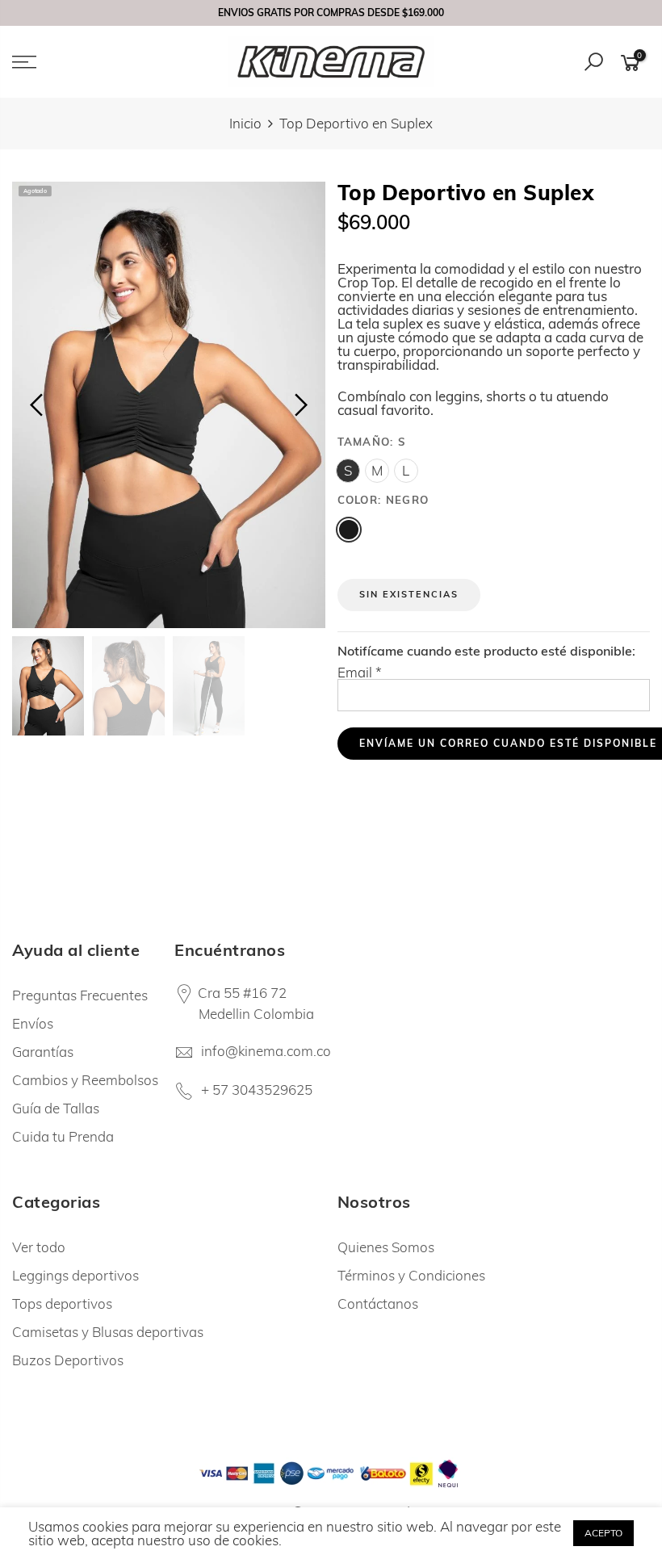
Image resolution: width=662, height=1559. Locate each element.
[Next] (299, 405)
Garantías (42, 1051)
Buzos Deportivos (68, 1360)
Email (359, 672)
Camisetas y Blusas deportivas (107, 1331)
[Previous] (38, 405)
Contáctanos (377, 1303)
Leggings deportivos (75, 1275)
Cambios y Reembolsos (85, 1079)
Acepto (603, 1533)
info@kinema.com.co (266, 1050)
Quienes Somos (385, 1246)
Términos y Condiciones (411, 1275)
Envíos (32, 1023)
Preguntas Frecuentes (80, 995)
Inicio (245, 123)
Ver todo (38, 1246)
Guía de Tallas (55, 1108)
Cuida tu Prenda (63, 1136)
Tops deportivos (62, 1303)
